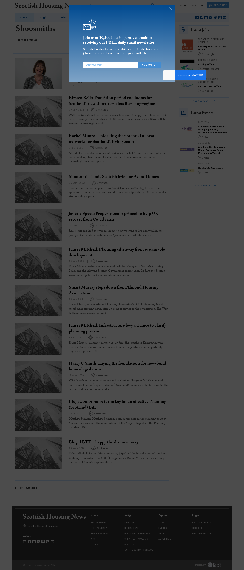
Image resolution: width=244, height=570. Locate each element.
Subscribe (149, 64)
